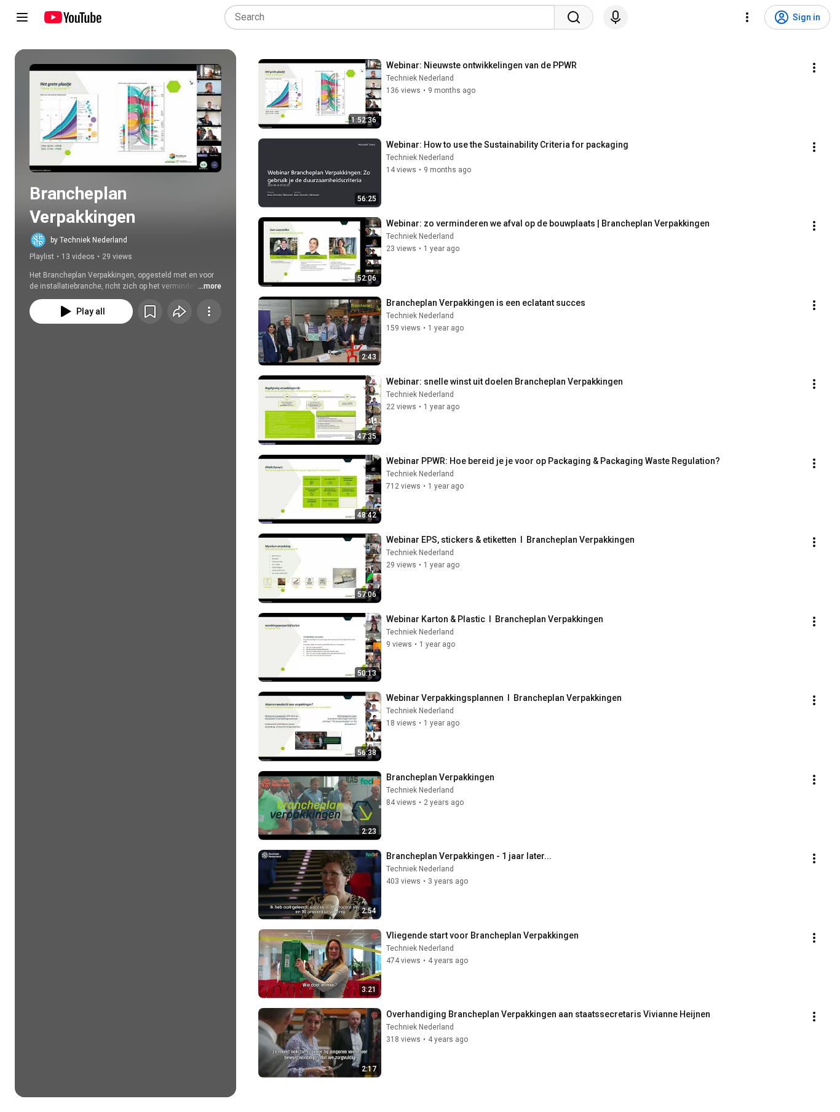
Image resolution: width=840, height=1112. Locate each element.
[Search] (573, 17)
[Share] (179, 311)
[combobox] (393, 17)
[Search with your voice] (615, 17)
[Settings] (747, 17)
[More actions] (209, 311)
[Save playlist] (150, 311)
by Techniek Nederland (88, 240)
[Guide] (22, 17)
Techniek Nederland (420, 78)
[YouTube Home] (72, 17)
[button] (125, 118)
